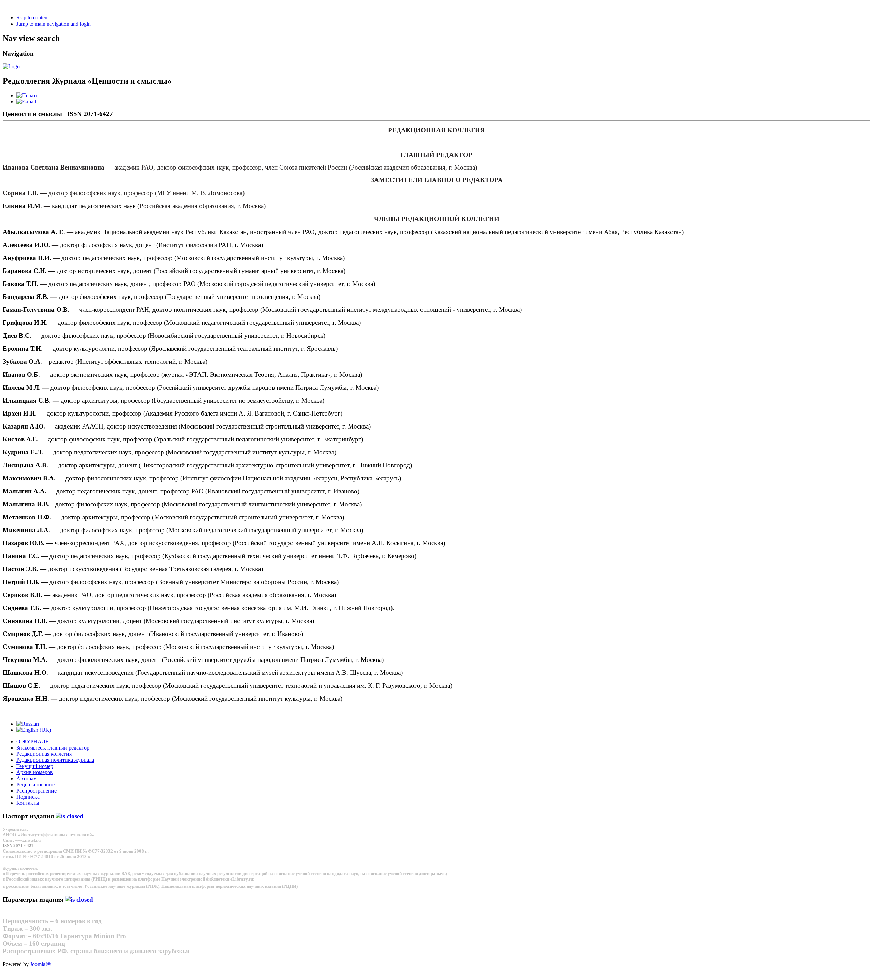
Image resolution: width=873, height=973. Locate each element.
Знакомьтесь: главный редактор (52, 748)
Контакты (27, 803)
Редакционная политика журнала (55, 760)
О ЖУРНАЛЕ (32, 741)
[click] (70, 816)
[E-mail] (26, 101)
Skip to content (32, 17)
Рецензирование (35, 784)
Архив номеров (34, 772)
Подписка (28, 797)
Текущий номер (34, 766)
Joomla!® (40, 964)
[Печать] (27, 95)
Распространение (36, 791)
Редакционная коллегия (44, 754)
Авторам (26, 778)
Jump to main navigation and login (53, 24)
